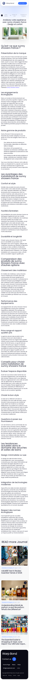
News (13, 664)
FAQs (19, 664)
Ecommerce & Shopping (24, 15)
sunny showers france (13, 87)
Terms (14, 675)
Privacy (10, 675)
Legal (18, 675)
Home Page (6, 664)
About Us (5, 675)
